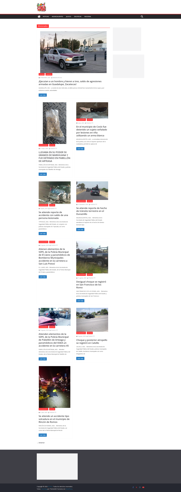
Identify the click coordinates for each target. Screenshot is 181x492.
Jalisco (68, 16)
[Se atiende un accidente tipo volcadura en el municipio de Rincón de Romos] (55, 387)
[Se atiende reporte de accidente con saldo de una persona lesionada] (55, 192)
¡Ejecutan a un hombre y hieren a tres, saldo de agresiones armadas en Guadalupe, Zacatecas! (70, 83)
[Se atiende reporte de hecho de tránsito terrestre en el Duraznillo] (92, 190)
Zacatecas (77, 16)
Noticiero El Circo (57, 77)
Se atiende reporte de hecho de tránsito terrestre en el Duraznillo (91, 210)
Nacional (87, 16)
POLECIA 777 (53, 148)
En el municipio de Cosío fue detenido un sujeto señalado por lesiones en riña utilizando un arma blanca (91, 131)
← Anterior (41, 443)
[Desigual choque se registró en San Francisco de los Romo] (92, 257)
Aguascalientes (57, 16)
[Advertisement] (127, 39)
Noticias (46, 16)
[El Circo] (39, 16)
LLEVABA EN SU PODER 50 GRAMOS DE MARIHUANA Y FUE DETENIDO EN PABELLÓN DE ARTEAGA (54, 157)
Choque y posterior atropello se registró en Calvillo (91, 341)
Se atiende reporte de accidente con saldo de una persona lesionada (53, 215)
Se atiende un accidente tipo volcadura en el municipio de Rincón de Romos (54, 418)
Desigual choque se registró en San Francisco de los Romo (91, 284)
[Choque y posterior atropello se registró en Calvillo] (92, 320)
